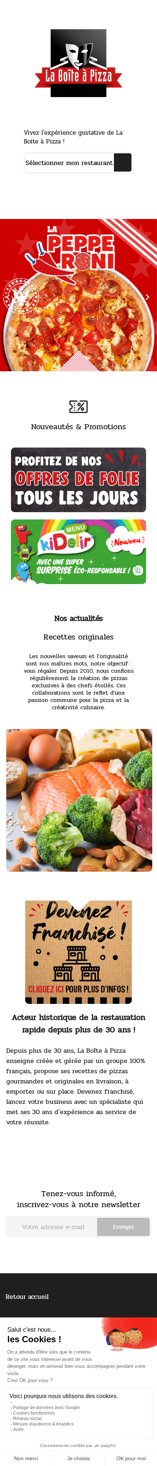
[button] (12, 295)
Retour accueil (27, 1297)
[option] (78, 295)
